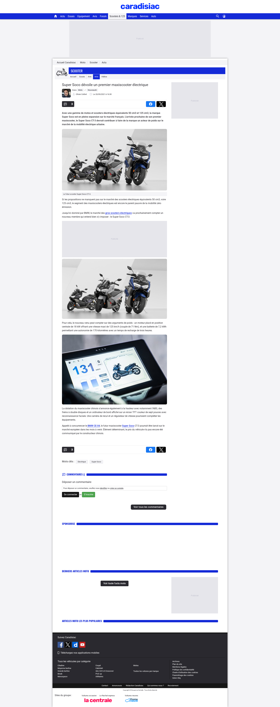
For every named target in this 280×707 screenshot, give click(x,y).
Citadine (61, 665)
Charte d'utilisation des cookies (185, 672)
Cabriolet (99, 668)
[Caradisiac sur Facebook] (61, 645)
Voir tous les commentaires (148, 507)
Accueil (73, 77)
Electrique (82, 462)
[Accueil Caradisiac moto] (55, 16)
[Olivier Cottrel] (66, 97)
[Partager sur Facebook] (151, 103)
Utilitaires (99, 676)
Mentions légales (179, 667)
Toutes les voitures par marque (146, 671)
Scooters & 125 (117, 16)
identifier (103, 488)
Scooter (77, 70)
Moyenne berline (64, 668)
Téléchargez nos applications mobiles (80, 652)
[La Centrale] (98, 703)
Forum (103, 16)
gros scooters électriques (118, 213)
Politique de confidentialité (183, 670)
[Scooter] (62, 72)
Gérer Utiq (176, 678)
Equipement (83, 16)
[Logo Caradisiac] (140, 12)
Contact (105, 685)
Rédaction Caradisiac (134, 685)
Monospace (62, 676)
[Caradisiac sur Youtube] (82, 645)
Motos (136, 665)
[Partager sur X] (161, 103)
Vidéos (104, 77)
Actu (62, 16)
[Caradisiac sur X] (68, 645)
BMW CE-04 (93, 425)
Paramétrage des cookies (183, 675)
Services (144, 16)
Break (60, 674)
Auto (153, 16)
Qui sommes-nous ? (155, 685)
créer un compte (116, 488)
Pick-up (99, 674)
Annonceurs (117, 685)
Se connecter (70, 494)
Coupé (98, 665)
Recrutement (173, 685)
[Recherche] (217, 16)
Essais (71, 16)
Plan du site (177, 664)
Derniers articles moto (75, 571)
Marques (132, 16)
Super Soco (128, 425)
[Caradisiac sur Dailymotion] (75, 645)
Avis (95, 16)
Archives (176, 661)
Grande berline (64, 671)
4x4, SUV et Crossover (105, 671)
